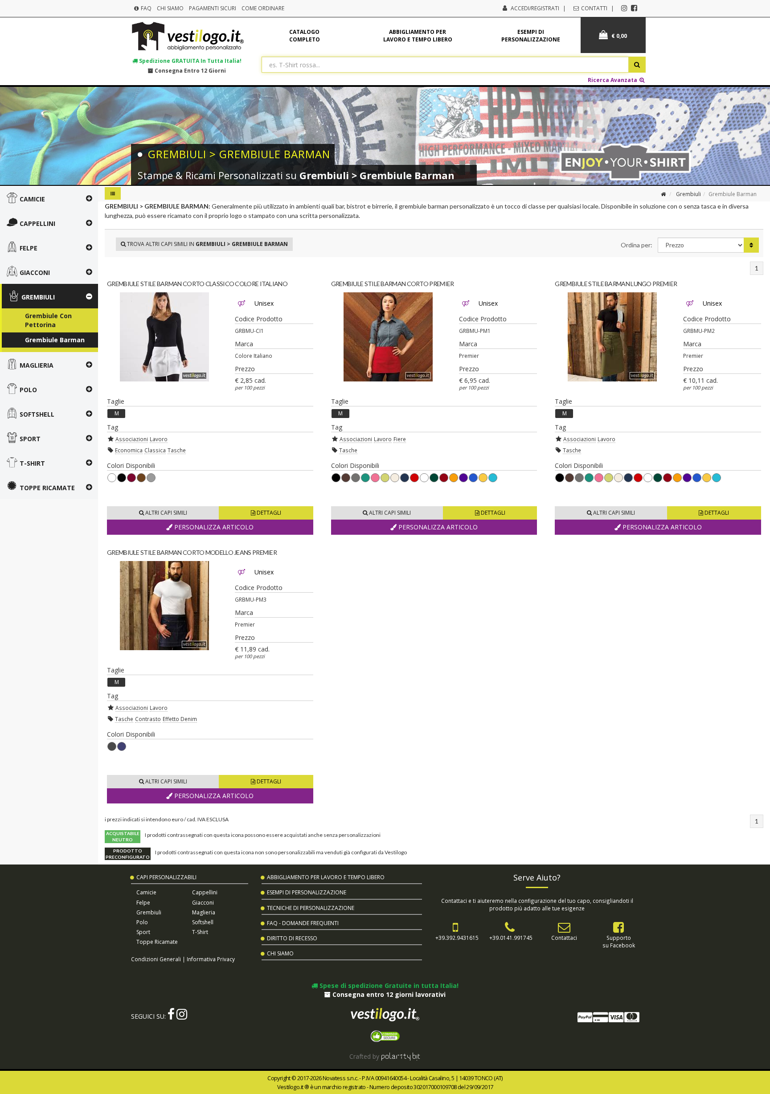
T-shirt (200, 932)
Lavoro (159, 439)
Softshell (202, 922)
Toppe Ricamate (157, 942)
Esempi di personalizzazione (530, 35)
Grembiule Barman (55, 340)
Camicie (146, 892)
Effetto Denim (180, 718)
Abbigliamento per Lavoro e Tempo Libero (326, 877)
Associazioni (131, 439)
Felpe (143, 902)
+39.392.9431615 (457, 937)
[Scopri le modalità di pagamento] (608, 1019)
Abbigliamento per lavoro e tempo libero (417, 35)
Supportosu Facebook (618, 941)
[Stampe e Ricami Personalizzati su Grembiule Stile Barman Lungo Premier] (612, 336)
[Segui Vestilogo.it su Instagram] (624, 8)
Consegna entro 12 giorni (189, 70)
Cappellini (204, 892)
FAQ (145, 8)
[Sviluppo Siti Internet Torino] (401, 1056)
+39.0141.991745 (510, 937)
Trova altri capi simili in (207, 244)
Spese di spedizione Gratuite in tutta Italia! (388, 985)
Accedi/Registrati (535, 8)
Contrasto (148, 718)
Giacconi (203, 902)
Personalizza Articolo (213, 527)
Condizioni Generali (156, 959)
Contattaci (564, 937)
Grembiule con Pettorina (48, 320)
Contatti (593, 8)
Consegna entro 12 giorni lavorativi (388, 994)
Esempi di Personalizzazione (306, 892)
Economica (129, 450)
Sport (143, 932)
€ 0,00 (618, 36)
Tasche (177, 450)
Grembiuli (688, 194)
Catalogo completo (304, 35)
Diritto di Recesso (292, 938)
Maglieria (203, 912)
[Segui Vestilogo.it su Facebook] (634, 8)
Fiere (399, 439)
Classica (155, 450)
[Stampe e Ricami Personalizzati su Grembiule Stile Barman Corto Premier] (388, 336)
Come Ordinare (263, 8)
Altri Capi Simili (165, 512)
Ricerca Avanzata (613, 79)
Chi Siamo (170, 8)
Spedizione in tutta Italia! (190, 60)
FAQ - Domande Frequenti (303, 923)
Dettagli (268, 512)
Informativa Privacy (211, 959)
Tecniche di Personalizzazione (310, 908)
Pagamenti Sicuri (212, 8)
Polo (142, 922)
